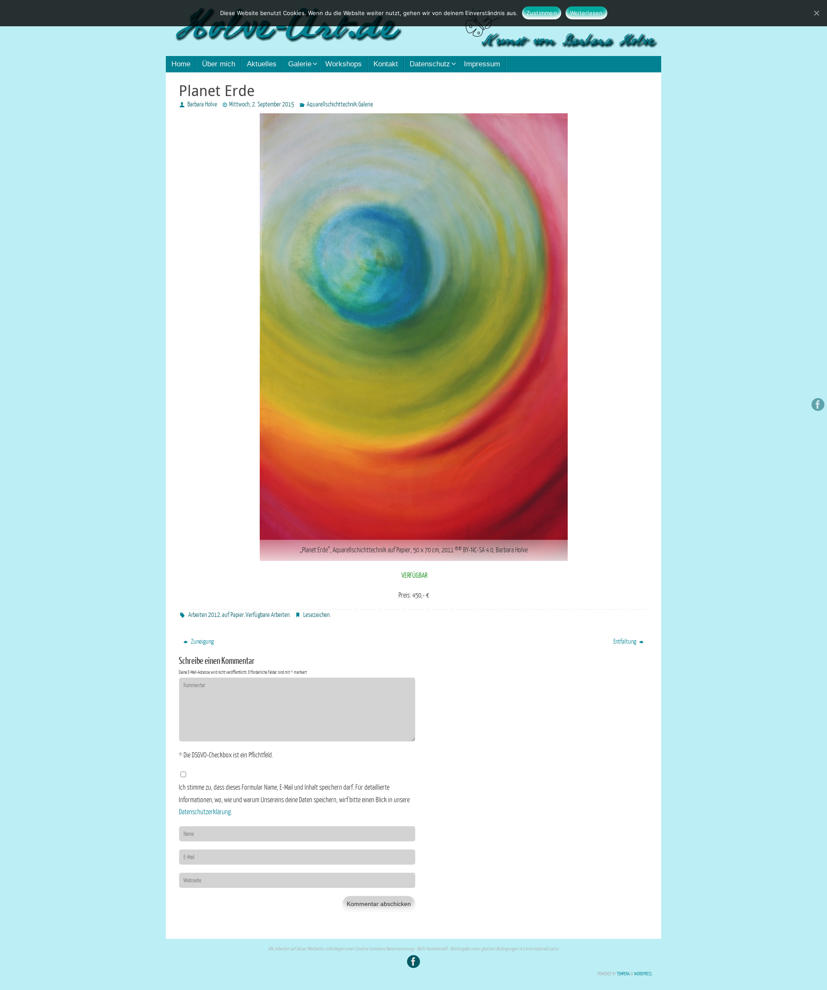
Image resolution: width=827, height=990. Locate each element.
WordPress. (643, 973)
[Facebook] (817, 404)
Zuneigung (202, 641)
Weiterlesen (586, 12)
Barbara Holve (202, 104)
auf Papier (233, 615)
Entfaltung (625, 641)
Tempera (623, 973)
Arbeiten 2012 (204, 615)
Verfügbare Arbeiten (267, 615)
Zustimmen (541, 12)
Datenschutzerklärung (205, 812)
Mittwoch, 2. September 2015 (261, 104)
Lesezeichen (316, 615)
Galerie (365, 104)
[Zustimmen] (816, 13)
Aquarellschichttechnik (332, 104)
